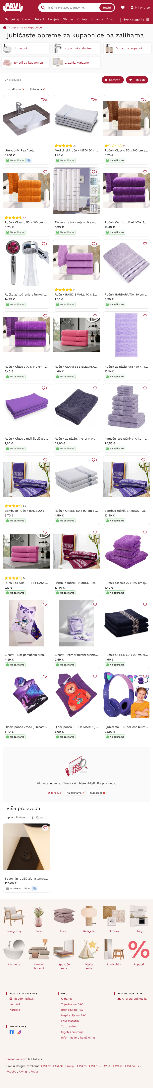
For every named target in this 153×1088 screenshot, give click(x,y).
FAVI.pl (70, 1066)
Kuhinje (82, 19)
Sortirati (115, 79)
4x (24, 217)
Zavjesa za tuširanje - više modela (79, 222)
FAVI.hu (94, 1066)
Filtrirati (139, 79)
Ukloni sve (54, 792)
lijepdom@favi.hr (25, 998)
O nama (66, 998)
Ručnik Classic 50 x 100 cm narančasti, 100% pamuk (41, 222)
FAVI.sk (58, 1066)
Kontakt (15, 1004)
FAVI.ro (82, 1066)
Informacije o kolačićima (78, 1037)
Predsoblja (114, 964)
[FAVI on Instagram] (19, 1032)
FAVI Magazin (70, 1020)
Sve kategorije (133, 19)
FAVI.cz (46, 1066)
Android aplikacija (134, 998)
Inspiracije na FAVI (73, 1015)
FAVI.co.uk (132, 1066)
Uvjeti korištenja (72, 1032)
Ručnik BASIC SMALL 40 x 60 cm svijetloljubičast (89, 294)
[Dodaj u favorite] (45, 172)
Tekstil (39, 19)
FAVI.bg (11, 1071)
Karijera (15, 1009)
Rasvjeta (53, 19)
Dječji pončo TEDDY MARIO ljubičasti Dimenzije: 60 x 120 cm (97, 727)
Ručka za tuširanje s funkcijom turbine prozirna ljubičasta (45, 294)
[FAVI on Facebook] (12, 1032)
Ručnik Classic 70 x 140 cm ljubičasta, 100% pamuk (40, 366)
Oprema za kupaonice (27, 27)
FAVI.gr (24, 1071)
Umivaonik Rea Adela (19, 150)
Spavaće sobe (64, 966)
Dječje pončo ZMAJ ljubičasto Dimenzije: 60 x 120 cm (42, 727)
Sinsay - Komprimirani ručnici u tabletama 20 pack (90, 655)
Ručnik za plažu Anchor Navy (75, 438)
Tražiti (107, 7)
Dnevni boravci (39, 966)
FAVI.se (118, 1066)
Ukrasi (26, 19)
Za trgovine (68, 1026)
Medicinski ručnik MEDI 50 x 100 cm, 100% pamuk (90, 150)
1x (124, 145)
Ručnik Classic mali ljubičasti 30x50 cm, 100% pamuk (42, 438)
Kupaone (97, 19)
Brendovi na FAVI (72, 1009)
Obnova (68, 19)
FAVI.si (34, 1071)
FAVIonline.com (16, 1059)
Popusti (139, 964)
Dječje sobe (89, 966)
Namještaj (12, 19)
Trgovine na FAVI (72, 1004)
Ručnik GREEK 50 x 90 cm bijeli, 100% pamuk (87, 511)
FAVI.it (106, 1066)
